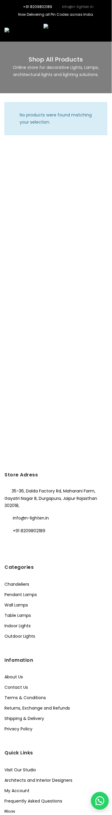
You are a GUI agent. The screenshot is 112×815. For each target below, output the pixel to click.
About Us (13, 677)
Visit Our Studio (20, 770)
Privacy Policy (18, 729)
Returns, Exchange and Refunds (37, 708)
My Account (16, 791)
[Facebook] (10, 544)
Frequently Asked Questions (33, 801)
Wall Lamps (16, 605)
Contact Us (16, 687)
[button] (100, 801)
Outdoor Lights (19, 636)
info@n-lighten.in (31, 518)
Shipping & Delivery (24, 718)
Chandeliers (16, 584)
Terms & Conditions (25, 698)
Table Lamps (17, 615)
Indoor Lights (17, 626)
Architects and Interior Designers (38, 780)
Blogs (9, 811)
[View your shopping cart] (93, 31)
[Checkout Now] (102, 31)
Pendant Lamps (20, 595)
